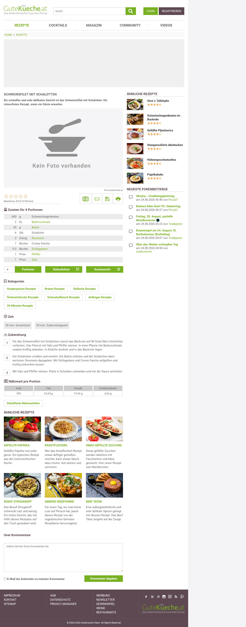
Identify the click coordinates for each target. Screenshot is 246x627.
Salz (34, 259)
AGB (53, 595)
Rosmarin (38, 238)
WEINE (100, 608)
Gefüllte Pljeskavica (160, 130)
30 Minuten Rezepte (20, 305)
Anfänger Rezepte (99, 297)
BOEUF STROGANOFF (18, 501)
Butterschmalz (41, 222)
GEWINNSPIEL (105, 604)
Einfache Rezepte (84, 289)
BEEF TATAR (94, 501)
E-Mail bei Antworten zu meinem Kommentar (35, 579)
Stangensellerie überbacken (165, 145)
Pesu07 (173, 199)
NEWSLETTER (105, 599)
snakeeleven (144, 251)
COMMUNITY (130, 25)
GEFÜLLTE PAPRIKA (17, 445)
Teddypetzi (175, 224)
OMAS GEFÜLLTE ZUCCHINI (104, 445)
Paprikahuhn (155, 174)
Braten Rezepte (55, 289)
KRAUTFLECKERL (56, 445)
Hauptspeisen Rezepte (21, 289)
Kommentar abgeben (103, 578)
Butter (35, 227)
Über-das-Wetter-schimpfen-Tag (157, 244)
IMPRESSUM (12, 595)
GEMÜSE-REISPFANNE (59, 501)
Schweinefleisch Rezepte (63, 297)
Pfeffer (36, 254)
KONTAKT (10, 599)
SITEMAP (10, 604)
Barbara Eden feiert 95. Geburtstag (158, 206)
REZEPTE (22, 25)
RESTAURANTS (106, 612)
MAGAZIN (94, 25)
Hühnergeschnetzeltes (161, 160)
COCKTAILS (58, 25)
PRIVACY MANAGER (63, 604)
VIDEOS (166, 25)
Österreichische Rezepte (22, 297)
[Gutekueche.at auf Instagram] (163, 596)
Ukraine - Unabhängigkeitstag (155, 196)
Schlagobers (40, 249)
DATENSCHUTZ (60, 599)
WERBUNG (103, 595)
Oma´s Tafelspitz (158, 101)
